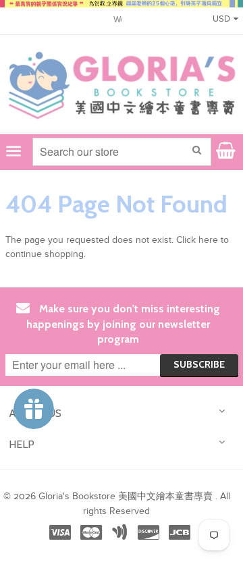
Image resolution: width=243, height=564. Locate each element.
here (208, 240)
